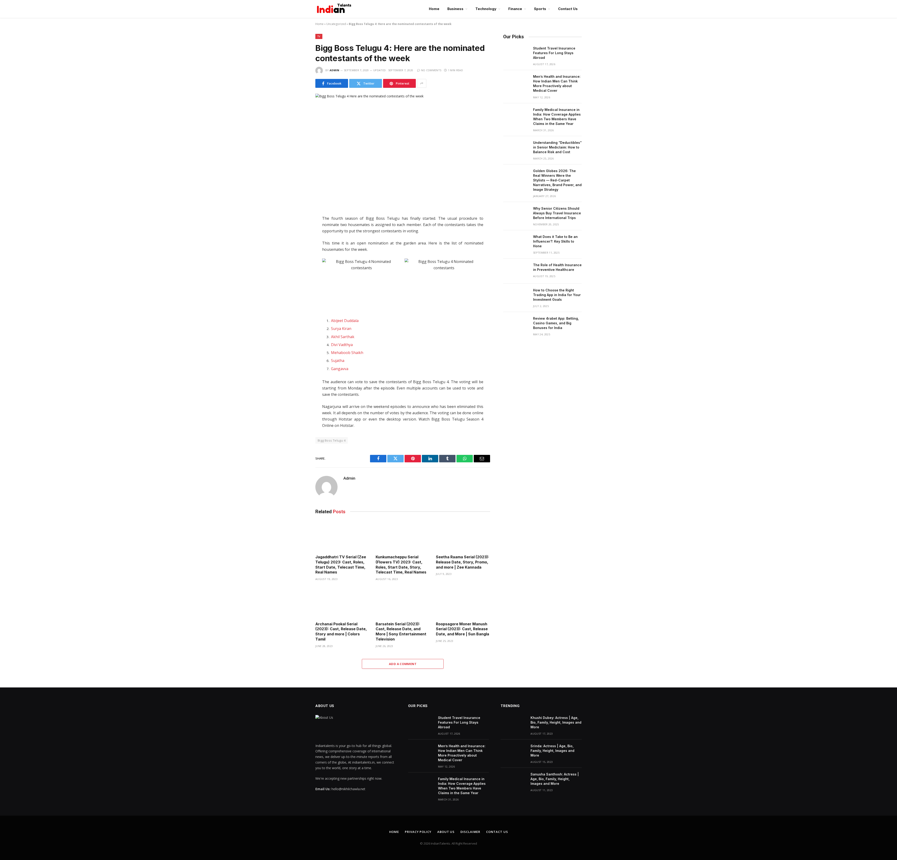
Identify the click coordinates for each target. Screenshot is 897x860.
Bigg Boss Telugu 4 (331, 440)
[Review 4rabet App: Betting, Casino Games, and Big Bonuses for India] (516, 324)
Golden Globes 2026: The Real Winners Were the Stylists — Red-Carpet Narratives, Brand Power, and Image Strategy (557, 180)
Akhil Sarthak (342, 336)
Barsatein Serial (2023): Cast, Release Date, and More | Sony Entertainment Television (401, 631)
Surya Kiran (341, 328)
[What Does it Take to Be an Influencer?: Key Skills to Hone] (516, 243)
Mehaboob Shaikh (347, 352)
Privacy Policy (418, 832)
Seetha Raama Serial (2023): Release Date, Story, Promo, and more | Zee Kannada (462, 562)
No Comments (431, 70)
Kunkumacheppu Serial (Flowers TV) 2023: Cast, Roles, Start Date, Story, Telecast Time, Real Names (401, 564)
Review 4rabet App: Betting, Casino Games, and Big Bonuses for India (556, 323)
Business (455, 9)
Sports (540, 9)
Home (434, 9)
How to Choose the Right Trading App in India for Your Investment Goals (557, 294)
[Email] (298, 279)
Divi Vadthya (342, 344)
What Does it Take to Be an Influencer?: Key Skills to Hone (555, 241)
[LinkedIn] (298, 250)
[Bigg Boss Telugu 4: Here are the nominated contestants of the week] (402, 151)
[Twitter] (298, 240)
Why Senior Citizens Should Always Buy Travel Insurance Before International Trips (557, 213)
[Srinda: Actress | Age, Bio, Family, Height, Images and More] (513, 752)
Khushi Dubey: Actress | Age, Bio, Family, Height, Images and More (555, 722)
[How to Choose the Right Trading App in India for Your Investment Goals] (516, 296)
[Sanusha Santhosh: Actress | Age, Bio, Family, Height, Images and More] (513, 780)
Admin (334, 70)
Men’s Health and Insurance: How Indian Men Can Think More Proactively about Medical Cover (556, 83)
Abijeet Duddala (345, 320)
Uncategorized (336, 24)
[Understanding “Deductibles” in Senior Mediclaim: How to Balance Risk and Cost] (516, 149)
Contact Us (568, 9)
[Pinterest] (298, 269)
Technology (485, 9)
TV (318, 36)
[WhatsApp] (298, 260)
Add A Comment (402, 664)
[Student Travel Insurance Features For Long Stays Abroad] (516, 54)
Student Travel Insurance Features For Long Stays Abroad (554, 53)
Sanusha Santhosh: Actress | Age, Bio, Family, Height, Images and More (554, 779)
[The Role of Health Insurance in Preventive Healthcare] (516, 271)
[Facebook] (298, 230)
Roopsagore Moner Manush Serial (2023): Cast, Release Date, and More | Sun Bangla (462, 629)
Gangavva (339, 368)
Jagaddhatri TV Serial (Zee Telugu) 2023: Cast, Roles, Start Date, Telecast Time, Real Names (340, 564)
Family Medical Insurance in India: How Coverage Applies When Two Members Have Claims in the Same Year (557, 117)
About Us (446, 832)
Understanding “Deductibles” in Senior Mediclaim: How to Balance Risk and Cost (557, 147)
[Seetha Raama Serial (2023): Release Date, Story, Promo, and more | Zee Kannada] (463, 535)
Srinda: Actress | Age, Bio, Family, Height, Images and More (552, 750)
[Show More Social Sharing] (421, 83)
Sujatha (337, 360)
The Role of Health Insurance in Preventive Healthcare (557, 267)
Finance (515, 9)
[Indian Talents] (335, 9)
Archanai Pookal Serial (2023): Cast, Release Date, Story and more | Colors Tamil (341, 631)
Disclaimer (470, 832)
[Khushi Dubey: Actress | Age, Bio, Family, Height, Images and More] (513, 724)
